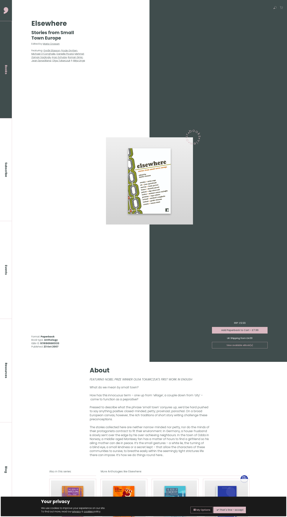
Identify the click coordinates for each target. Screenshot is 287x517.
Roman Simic (75, 57)
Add (239, 330)
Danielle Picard (65, 54)
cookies (88, 511)
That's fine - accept (231, 510)
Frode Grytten (69, 50)
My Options (203, 510)
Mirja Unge (79, 60)
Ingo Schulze (59, 57)
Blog (6, 469)
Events (6, 270)
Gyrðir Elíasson (51, 50)
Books (6, 69)
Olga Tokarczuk (61, 60)
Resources (6, 370)
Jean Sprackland (41, 60)
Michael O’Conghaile (43, 54)
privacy (76, 511)
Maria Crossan (51, 44)
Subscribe (6, 169)
